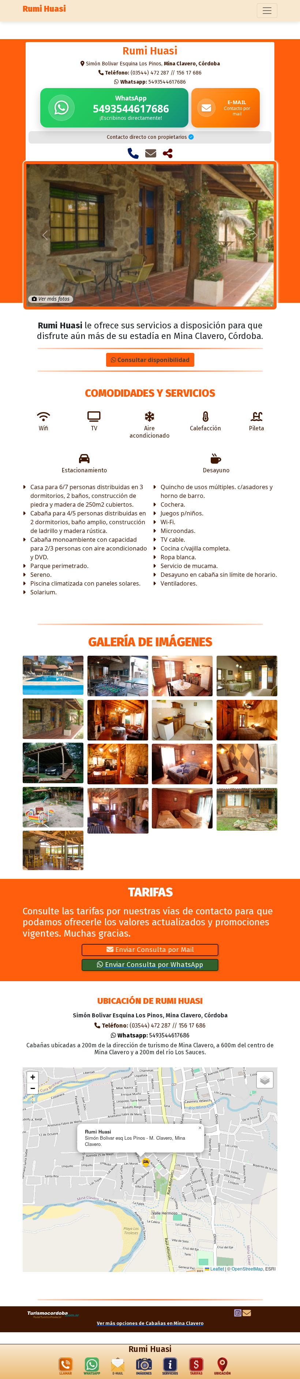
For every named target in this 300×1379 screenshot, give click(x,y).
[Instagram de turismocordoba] (237, 1314)
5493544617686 (153, 82)
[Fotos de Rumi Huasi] (144, 1368)
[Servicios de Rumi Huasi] (170, 1368)
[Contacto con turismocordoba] (247, 1314)
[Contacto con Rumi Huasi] (150, 153)
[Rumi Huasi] (53, 675)
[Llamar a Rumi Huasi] (133, 153)
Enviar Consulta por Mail (153, 949)
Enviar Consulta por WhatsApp (153, 964)
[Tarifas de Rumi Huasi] (196, 1368)
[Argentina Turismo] (53, 1314)
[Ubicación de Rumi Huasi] (222, 1368)
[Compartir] (167, 153)
